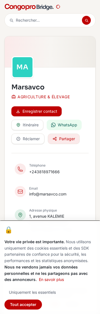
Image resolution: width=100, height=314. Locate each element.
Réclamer (31, 138)
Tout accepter (23, 304)
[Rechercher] (86, 20)
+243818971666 (44, 171)
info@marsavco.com (47, 194)
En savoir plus (51, 279)
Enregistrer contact (39, 111)
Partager (67, 138)
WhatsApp (67, 124)
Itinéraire (31, 124)
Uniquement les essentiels (32, 292)
